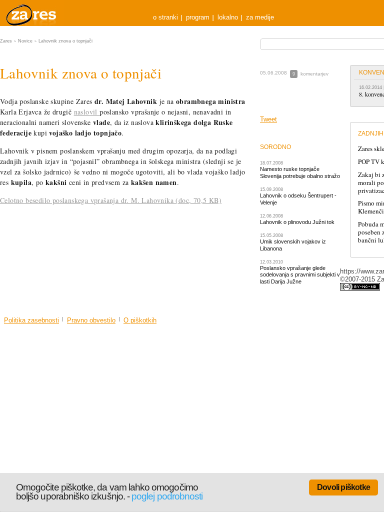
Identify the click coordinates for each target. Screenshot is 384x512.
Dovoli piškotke (343, 487)
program (198, 17)
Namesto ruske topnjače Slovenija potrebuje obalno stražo (300, 172)
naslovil (87, 111)
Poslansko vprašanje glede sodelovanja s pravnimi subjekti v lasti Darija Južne (300, 274)
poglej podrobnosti (167, 496)
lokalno (228, 17)
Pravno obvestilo (91, 320)
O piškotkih (140, 320)
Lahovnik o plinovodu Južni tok (297, 222)
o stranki (165, 17)
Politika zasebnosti (31, 320)
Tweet (268, 119)
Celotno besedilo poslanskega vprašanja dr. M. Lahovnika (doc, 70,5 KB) (111, 200)
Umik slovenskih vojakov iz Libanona (293, 244)
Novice (25, 41)
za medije (260, 17)
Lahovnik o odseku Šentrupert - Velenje (298, 198)
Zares (32, 13)
